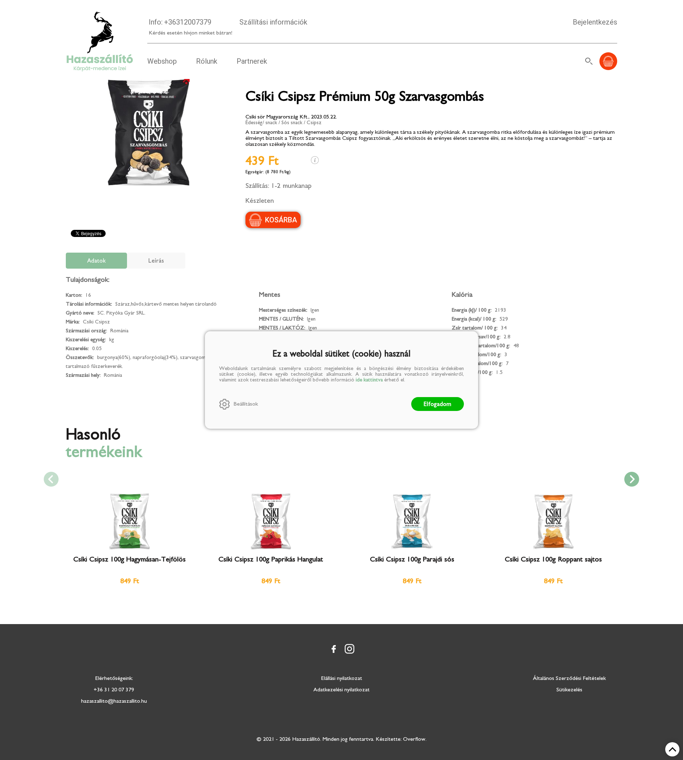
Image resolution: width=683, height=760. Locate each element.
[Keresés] (589, 61)
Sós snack (291, 122)
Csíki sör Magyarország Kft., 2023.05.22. (291, 117)
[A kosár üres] (608, 61)
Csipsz (314, 122)
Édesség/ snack (261, 122)
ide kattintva (369, 379)
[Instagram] (349, 649)
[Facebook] (334, 649)
